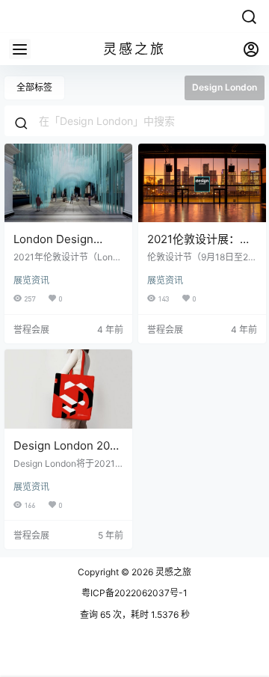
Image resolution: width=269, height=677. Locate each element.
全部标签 (34, 87)
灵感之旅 (172, 572)
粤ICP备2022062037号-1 (134, 592)
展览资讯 (31, 280)
